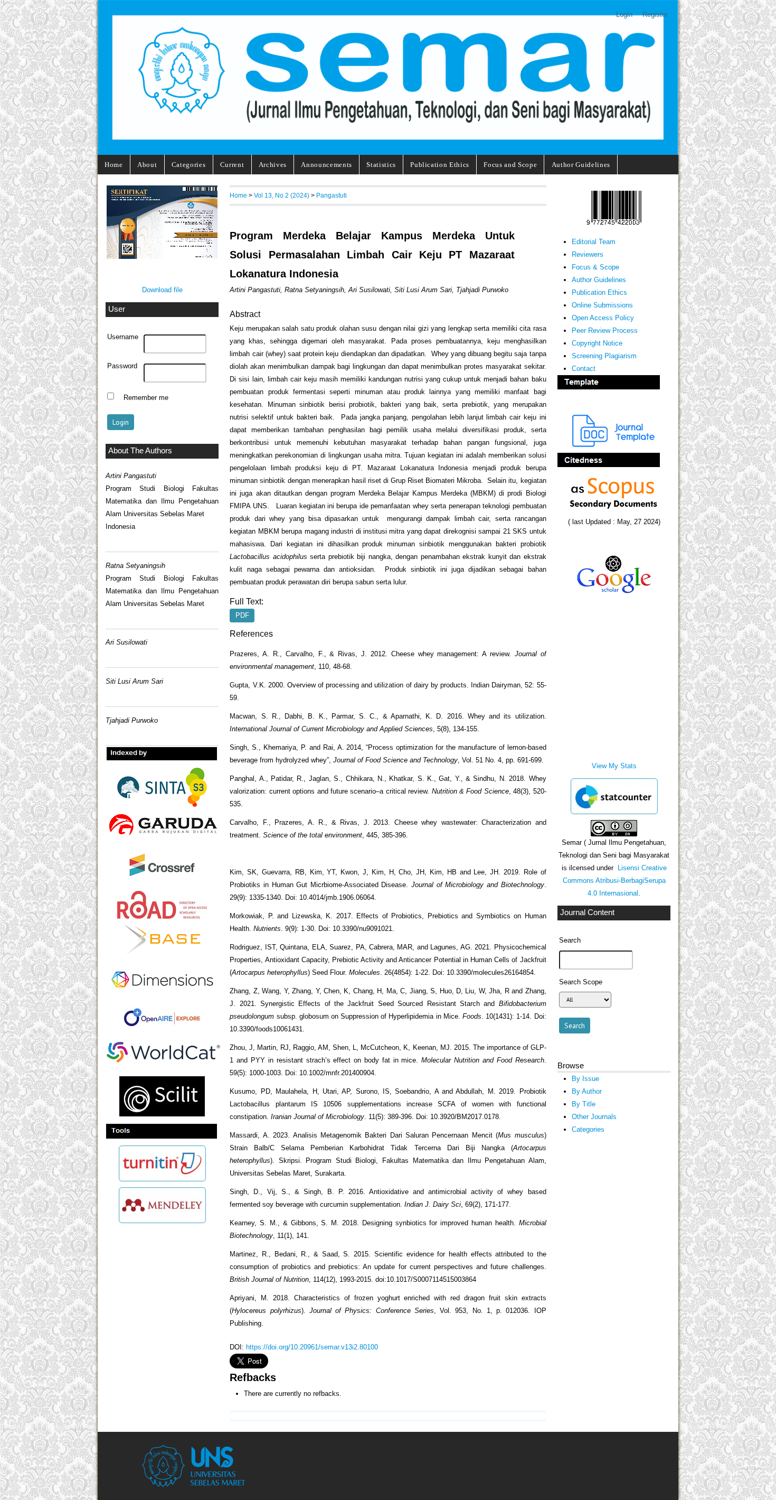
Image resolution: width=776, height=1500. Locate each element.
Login (624, 14)
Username (122, 337)
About (147, 165)
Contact (583, 368)
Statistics (381, 165)
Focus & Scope (595, 267)
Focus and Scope (510, 165)
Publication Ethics (439, 165)
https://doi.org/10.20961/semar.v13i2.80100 (312, 1347)
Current (232, 165)
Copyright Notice (597, 343)
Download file (162, 290)
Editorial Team (594, 242)
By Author (587, 1091)
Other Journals (594, 1117)
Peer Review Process (605, 330)
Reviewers (587, 254)
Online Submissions (602, 305)
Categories (189, 165)
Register (655, 14)
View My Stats (614, 766)
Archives (273, 165)
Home (114, 165)
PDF (242, 616)
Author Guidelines (581, 165)
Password (122, 366)
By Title (583, 1104)
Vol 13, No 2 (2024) (281, 195)
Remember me (146, 397)
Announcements (326, 165)
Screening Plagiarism (604, 356)
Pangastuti (331, 195)
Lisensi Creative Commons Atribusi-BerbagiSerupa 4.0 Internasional (615, 880)
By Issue (585, 1079)
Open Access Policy (603, 318)
